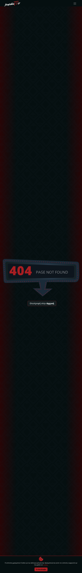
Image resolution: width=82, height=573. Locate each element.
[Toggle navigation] (75, 4)
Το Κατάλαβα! (41, 569)
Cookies (45, 565)
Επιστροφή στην (42, 303)
